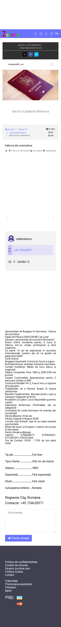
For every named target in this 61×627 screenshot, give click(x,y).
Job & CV (22, 129)
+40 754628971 (23, 250)
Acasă (10, 129)
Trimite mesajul (20, 538)
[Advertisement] (30, 14)
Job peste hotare (17, 132)
